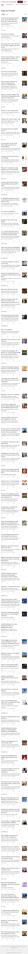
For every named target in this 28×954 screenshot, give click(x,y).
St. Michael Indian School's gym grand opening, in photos (10, 36)
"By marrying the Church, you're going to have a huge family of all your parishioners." (10, 304)
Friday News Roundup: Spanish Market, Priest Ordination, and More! (10, 471)
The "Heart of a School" (7, 34)
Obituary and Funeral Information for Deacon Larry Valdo (9, 677)
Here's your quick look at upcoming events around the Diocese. (9, 761)
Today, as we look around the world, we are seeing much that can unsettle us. (10, 332)
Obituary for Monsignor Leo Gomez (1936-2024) (9, 742)
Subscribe (20, 2)
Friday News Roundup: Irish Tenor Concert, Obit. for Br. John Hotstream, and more (10, 702)
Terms (24, 946)
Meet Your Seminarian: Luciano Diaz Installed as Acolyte (10, 932)
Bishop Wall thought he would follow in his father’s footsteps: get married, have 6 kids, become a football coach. (10, 343)
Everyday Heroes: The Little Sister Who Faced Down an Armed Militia (9, 145)
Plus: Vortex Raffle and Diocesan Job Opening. (9, 706)
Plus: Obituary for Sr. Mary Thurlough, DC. (10, 668)
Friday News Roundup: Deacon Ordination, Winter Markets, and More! (10, 275)
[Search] (25, 14)
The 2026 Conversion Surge (9, 71)
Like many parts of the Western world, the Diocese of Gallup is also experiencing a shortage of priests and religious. (10, 825)
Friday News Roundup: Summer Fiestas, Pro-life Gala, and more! (10, 367)
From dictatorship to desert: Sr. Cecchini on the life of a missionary (10, 770)
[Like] (2, 28)
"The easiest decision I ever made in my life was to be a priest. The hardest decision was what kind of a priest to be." (10, 384)
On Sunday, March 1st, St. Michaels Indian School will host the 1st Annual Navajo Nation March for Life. (10, 204)
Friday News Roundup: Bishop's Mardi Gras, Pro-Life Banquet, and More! (10, 614)
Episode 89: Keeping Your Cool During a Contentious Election (10, 798)
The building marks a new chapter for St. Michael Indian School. (10, 49)
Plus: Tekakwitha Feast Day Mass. (9, 474)
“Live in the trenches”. (6, 913)
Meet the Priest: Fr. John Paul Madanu (9, 690)
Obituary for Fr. (4, 62)
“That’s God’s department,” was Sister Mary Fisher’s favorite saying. (9, 121)
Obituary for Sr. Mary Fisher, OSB (10, 119)
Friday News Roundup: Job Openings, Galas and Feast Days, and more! (10, 884)
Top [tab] (7, 14)
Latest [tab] (3, 14)
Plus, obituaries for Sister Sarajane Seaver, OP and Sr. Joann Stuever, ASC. (10, 527)
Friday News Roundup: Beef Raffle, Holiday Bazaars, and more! (9, 757)
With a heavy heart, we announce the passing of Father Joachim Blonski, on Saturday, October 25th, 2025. (10, 319)
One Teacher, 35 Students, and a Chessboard (10, 442)
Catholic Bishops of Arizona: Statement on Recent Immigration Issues (9, 625)
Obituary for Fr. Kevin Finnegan (10, 481)
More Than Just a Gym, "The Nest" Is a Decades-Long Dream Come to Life (10, 45)
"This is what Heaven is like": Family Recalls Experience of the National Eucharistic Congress (10, 601)
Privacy (21, 946)
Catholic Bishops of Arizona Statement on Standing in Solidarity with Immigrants (9, 729)
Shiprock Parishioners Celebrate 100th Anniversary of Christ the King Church (10, 559)
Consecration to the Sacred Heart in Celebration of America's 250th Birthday (9, 83)
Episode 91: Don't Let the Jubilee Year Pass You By (10, 654)
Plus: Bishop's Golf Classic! (7, 887)
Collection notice (14, 947)
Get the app (19, 950)
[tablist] (4, 14)
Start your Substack (11, 950)
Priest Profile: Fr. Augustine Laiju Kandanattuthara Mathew (10, 821)
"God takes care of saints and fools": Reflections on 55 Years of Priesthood (10, 380)
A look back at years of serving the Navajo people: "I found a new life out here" (10, 783)
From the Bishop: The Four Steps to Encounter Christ (10, 857)
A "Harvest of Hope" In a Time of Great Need (10, 262)
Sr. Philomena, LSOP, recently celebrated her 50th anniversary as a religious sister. (10, 149)
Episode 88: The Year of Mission (10, 847)
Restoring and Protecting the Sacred (9, 129)
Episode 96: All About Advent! (9, 289)
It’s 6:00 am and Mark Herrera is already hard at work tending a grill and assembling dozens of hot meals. (10, 251)
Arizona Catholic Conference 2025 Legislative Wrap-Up (9, 418)
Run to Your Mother (6, 329)
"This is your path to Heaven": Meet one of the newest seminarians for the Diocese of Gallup (10, 300)
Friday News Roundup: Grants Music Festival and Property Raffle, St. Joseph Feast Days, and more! (10, 523)
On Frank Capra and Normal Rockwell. (10, 112)
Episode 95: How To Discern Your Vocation (10, 340)
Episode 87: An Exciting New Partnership (9, 921)
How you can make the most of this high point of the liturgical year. (10, 550)
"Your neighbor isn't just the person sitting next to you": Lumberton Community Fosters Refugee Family (10, 641)
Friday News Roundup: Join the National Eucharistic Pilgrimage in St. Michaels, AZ (10, 495)
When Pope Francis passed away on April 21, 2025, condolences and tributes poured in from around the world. (10, 511)
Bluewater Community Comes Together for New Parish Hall (9, 168)
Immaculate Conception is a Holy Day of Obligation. (10, 279)
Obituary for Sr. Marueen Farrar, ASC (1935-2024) (10, 869)
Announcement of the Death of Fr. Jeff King (10, 157)
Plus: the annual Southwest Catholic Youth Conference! (9, 23)
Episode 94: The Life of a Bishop (10, 394)
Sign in (25, 2)
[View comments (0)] (8, 28)
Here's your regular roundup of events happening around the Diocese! (10, 371)
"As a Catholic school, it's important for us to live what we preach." (10, 645)
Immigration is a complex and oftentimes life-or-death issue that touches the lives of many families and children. (10, 629)
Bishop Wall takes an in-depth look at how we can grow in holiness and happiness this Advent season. (9, 291)
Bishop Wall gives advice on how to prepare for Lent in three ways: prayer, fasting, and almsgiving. (10, 589)
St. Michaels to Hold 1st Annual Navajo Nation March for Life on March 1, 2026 (10, 200)
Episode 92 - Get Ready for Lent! (10, 586)
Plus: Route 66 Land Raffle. (7, 617)
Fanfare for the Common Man (9, 110)
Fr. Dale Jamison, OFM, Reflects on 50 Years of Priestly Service (10, 911)
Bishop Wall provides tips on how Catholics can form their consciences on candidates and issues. (10, 802)
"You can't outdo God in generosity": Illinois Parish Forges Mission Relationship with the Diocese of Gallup (10, 896)
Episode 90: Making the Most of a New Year (10, 717)
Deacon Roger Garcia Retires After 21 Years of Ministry (9, 836)
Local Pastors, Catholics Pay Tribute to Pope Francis (9, 507)
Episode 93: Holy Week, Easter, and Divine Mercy (10, 546)
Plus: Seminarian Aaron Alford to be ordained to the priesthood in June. (9, 499)
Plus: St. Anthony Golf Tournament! (9, 814)
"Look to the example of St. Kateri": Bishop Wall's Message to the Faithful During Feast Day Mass (10, 406)
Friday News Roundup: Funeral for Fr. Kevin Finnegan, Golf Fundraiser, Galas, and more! (10, 19)
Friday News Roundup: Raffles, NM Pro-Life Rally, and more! (9, 665)
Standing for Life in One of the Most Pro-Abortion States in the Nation (10, 455)
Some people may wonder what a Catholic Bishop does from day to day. (10, 397)
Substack (8, 952)
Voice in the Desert (9, 38)
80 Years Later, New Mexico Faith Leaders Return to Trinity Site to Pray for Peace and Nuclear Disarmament (10, 430)
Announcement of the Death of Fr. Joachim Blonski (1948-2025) (10, 316)
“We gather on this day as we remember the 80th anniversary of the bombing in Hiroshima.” (10, 434)
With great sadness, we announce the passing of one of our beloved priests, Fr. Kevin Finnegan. (10, 483)
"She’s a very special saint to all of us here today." (9, 410)
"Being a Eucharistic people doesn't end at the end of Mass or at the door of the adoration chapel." (10, 605)
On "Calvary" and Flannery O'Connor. (9, 213)
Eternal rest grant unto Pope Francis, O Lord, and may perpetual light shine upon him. (10, 538)
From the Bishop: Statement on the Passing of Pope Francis (10, 535)
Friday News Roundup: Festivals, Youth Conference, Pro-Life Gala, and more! (10, 811)
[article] (14, 23)
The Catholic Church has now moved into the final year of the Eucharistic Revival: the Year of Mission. (10, 849)
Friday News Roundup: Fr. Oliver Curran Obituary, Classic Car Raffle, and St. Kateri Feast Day (10, 58)
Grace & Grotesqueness (8, 211)
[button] (2, 4)
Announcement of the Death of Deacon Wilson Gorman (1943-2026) (10, 184)
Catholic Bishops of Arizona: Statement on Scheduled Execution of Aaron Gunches (9, 575)
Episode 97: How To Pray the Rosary (9, 220)
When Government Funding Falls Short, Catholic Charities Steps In (10, 248)
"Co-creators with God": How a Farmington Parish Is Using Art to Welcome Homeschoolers (10, 233)
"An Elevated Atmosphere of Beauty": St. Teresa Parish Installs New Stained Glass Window (10, 352)
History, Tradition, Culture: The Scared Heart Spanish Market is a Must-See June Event (10, 96)
